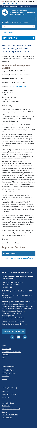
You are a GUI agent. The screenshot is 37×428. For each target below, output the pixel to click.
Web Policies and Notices (10, 415)
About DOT (5, 391)
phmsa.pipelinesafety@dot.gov (14, 304)
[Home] (18, 13)
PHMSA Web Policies (8, 373)
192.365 (6, 258)
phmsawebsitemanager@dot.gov (13, 324)
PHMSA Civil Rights (8, 370)
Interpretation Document (17, 86)
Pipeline (10, 32)
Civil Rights (5, 397)
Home (4, 32)
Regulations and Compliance (11, 352)
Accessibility (5, 376)
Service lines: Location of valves (22, 258)
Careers (4, 379)
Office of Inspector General (11, 409)
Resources (5, 355)
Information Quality (8, 403)
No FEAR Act (6, 406)
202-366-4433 (7, 287)
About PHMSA (6, 349)
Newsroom (24, 22)
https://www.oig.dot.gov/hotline (13, 318)
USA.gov (4, 412)
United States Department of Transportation (17, 6)
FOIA (3, 400)
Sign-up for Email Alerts (10, 22)
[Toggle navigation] (32, 19)
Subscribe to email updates (13, 331)
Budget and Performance (10, 394)
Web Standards (7, 418)
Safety (4, 358)
